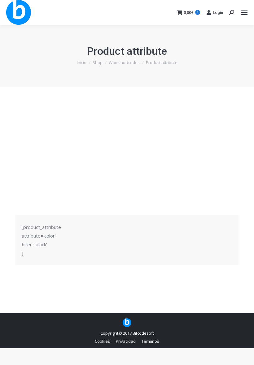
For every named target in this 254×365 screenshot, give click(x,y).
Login (218, 12)
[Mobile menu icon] (244, 12)
